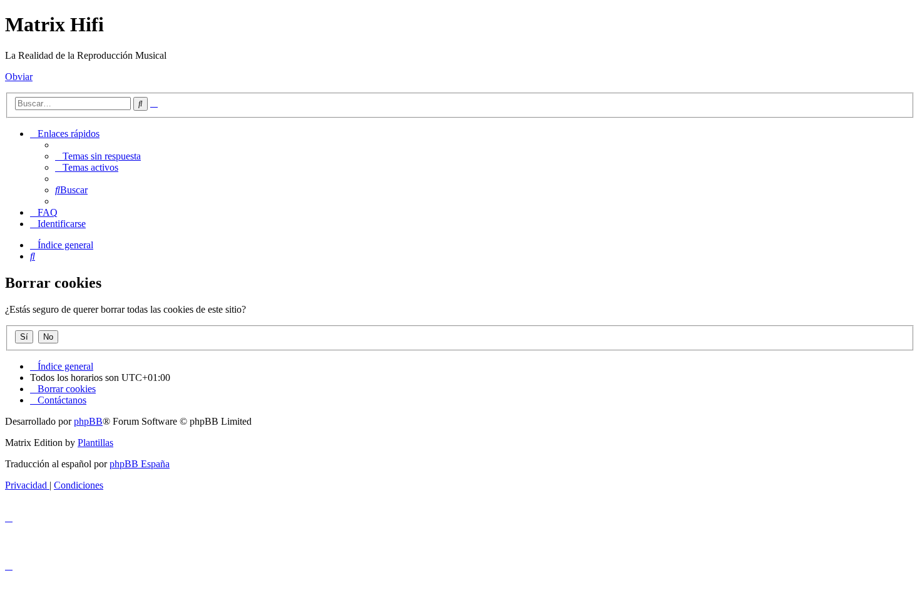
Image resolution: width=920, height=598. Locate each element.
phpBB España (140, 464)
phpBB (88, 421)
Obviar (19, 76)
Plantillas (95, 442)
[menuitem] (98, 156)
